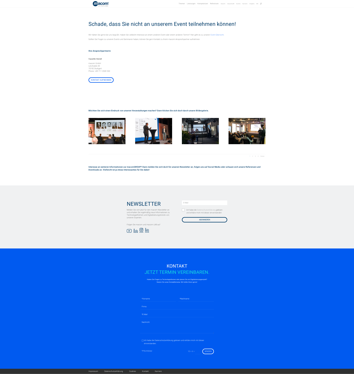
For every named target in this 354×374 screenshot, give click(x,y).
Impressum (93, 371)
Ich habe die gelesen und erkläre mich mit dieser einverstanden (204, 211)
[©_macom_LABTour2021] (200, 143)
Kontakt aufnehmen (101, 80)
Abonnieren (204, 219)
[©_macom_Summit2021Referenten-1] (106, 143)
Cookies (132, 371)
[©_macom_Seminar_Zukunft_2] (247, 143)
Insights (251, 4)
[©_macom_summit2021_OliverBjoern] (153, 143)
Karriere (244, 4)
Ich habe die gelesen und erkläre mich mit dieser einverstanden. (174, 342)
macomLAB (230, 4)
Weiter (262, 156)
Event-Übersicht (217, 35)
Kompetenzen (202, 4)
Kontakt (145, 371)
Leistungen (191, 4)
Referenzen (214, 4)
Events (238, 4)
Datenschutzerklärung (206, 210)
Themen (182, 4)
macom (223, 4)
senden (208, 351)
